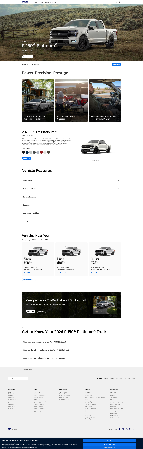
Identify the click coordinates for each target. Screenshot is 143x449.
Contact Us (87, 392)
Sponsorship (113, 397)
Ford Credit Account (64, 397)
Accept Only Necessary (109, 444)
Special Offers (35, 64)
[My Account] (116, 2)
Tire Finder (36, 410)
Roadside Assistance (90, 394)
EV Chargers (37, 411)
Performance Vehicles (13, 399)
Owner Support (88, 401)
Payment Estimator (64, 394)
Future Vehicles (12, 401)
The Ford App (113, 411)
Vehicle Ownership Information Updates (95, 397)
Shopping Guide (38, 403)
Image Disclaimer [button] (29, 306)
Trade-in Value (63, 392)
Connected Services (39, 404)
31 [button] (30, 262)
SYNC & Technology (115, 404)
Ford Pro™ (10, 406)
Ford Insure (62, 401)
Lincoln (10, 408)
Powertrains (11, 403)
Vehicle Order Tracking (39, 395)
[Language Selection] (119, 2)
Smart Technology (38, 406)
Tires (86, 411)
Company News (114, 415)
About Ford (113, 392)
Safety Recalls (88, 395)
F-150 (133, 378)
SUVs (9, 392)
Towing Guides (88, 406)
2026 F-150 (25, 64)
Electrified (10, 395)
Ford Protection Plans (90, 417)
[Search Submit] (103, 2)
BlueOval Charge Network (116, 408)
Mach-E (106, 378)
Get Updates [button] (15, 429)
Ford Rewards (113, 413)
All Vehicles (11, 404)
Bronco (112, 378)
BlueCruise (113, 406)
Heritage (112, 395)
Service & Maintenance (90, 408)
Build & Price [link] (37, 392)
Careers (112, 394)
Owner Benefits (114, 410)
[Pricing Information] (31, 263)
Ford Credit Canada (64, 395)
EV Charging (88, 419)
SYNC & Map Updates (90, 404)
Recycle (87, 399)
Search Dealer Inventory (40, 401)
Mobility (10, 410)
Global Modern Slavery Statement (118, 403)
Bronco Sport (119, 378)
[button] (71, 180)
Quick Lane (87, 410)
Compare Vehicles (38, 397)
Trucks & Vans (11, 394)
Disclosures (27, 370)
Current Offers (37, 394)
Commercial (11, 397)
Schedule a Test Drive (39, 408)
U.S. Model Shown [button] (25, 52)
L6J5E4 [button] (46, 240)
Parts (86, 413)
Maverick (127, 378)
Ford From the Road (115, 417)
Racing (112, 399)
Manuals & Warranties (90, 403)
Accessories (88, 415)
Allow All (109, 440)
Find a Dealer (37, 399)
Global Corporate (114, 401)
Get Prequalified (63, 399)
